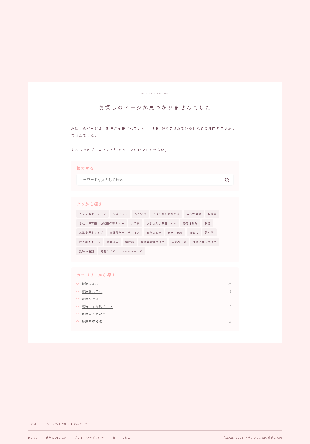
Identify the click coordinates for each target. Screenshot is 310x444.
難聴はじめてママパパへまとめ (122, 251)
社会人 (194, 232)
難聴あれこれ (156, 291)
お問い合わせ (121, 437)
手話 (207, 223)
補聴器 (129, 242)
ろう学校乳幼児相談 (166, 214)
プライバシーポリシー (89, 437)
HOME (33, 424)
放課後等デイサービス (125, 232)
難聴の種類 (86, 251)
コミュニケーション (92, 214)
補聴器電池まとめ (153, 242)
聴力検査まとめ (89, 242)
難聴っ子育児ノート (156, 306)
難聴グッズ (156, 298)
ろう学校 (140, 214)
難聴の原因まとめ (205, 242)
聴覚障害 (113, 242)
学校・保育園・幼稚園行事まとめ (101, 223)
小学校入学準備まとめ (161, 223)
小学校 (135, 223)
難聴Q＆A (156, 283)
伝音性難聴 (193, 214)
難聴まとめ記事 (156, 314)
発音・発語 (175, 232)
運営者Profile (56, 437)
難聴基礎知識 (156, 321)
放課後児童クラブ (91, 232)
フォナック (120, 214)
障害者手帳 (178, 242)
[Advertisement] (155, 43)
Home (32, 437)
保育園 (212, 214)
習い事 (209, 232)
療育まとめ (153, 232)
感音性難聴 (190, 223)
